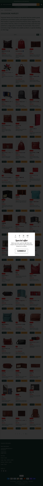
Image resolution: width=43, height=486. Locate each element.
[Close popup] (34, 231)
